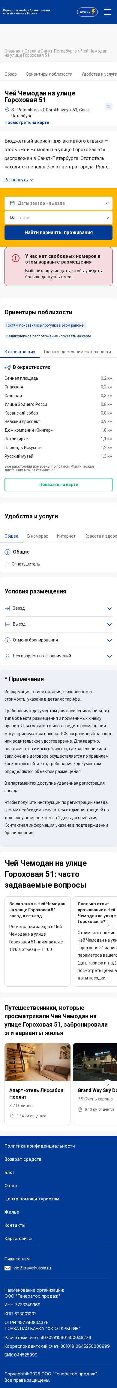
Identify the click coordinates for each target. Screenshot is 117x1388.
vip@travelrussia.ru (32, 1267)
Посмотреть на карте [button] (26, 122)
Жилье (11, 1211)
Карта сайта (18, 1238)
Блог (9, 1172)
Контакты (15, 1225)
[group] (37, 1084)
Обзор (10, 74)
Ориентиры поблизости (49, 74)
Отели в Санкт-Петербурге (51, 51)
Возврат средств (22, 1159)
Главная (12, 51)
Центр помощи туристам (31, 1198)
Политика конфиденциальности (39, 1145)
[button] (107, 925)
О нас (10, 1185)
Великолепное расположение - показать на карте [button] (48, 336)
